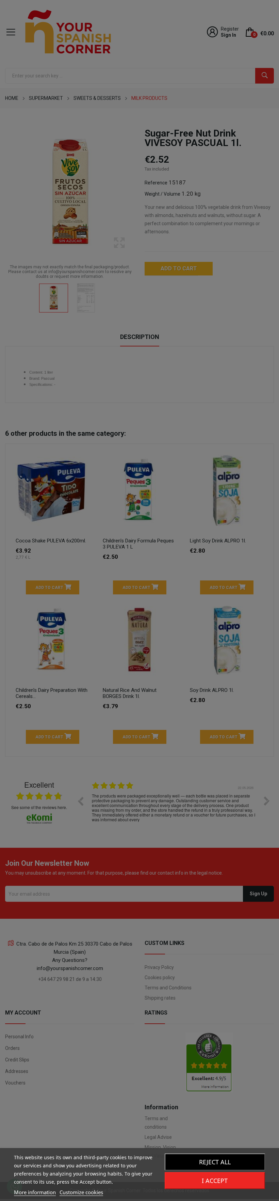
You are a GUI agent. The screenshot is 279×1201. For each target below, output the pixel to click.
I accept (215, 1181)
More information (35, 1192)
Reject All (215, 1162)
